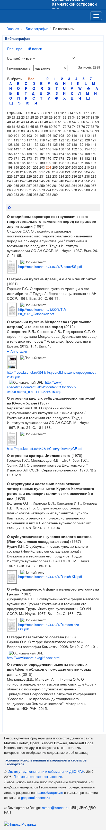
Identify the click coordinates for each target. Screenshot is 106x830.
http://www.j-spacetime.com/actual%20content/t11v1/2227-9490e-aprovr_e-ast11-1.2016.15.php (41, 387)
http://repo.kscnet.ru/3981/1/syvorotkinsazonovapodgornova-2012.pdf (52, 374)
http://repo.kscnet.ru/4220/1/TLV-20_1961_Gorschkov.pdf (42, 311)
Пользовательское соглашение (37, 776)
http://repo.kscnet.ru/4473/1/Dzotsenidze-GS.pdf (49, 627)
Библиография (37, 28)
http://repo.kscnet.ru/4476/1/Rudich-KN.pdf (50, 576)
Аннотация (19, 351)
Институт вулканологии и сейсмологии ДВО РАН (46, 771)
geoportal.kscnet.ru (35, 797)
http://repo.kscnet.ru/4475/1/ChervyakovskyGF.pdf (44, 448)
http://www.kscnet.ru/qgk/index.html (33, 657)
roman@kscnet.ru (55, 807)
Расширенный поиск (24, 48)
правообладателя (49, 792)
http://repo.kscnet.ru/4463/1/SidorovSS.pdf (50, 266)
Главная (12, 28)
